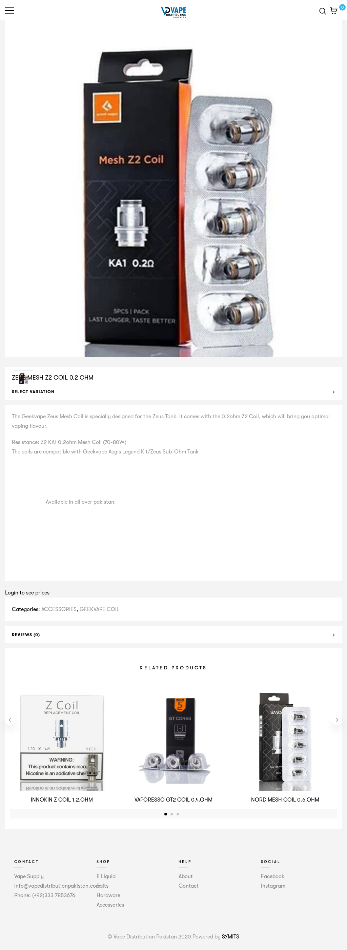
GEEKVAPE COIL (99, 609)
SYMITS (230, 937)
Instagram (273, 886)
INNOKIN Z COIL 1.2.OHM (62, 800)
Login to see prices (27, 593)
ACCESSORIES (59, 609)
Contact (189, 886)
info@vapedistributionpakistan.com (57, 886)
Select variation (33, 391)
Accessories (110, 905)
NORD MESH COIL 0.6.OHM (285, 800)
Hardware (108, 895)
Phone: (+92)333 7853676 (44, 895)
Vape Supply (29, 876)
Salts (102, 886)
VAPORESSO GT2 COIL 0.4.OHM (173, 800)
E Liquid (106, 876)
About (186, 876)
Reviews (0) (26, 634)
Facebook (272, 876)
